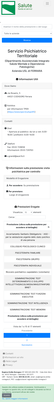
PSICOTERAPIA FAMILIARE (27, 253)
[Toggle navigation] (47, 3)
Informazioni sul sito (13, 357)
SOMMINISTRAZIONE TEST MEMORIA (28, 309)
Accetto (7, 395)
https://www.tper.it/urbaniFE (21, 112)
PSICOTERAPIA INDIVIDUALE (28, 265)
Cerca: (12, 217)
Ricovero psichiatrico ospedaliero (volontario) (28, 272)
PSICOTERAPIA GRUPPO (27, 259)
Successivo (27, 345)
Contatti (9, 353)
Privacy (9, 365)
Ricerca (27, 40)
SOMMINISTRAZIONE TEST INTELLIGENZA (28, 303)
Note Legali (11, 361)
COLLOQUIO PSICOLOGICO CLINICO (27, 246)
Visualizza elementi (27, 212)
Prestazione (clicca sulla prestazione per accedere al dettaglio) (27, 226)
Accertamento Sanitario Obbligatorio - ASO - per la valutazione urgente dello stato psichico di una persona (28, 237)
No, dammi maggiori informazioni (15, 399)
